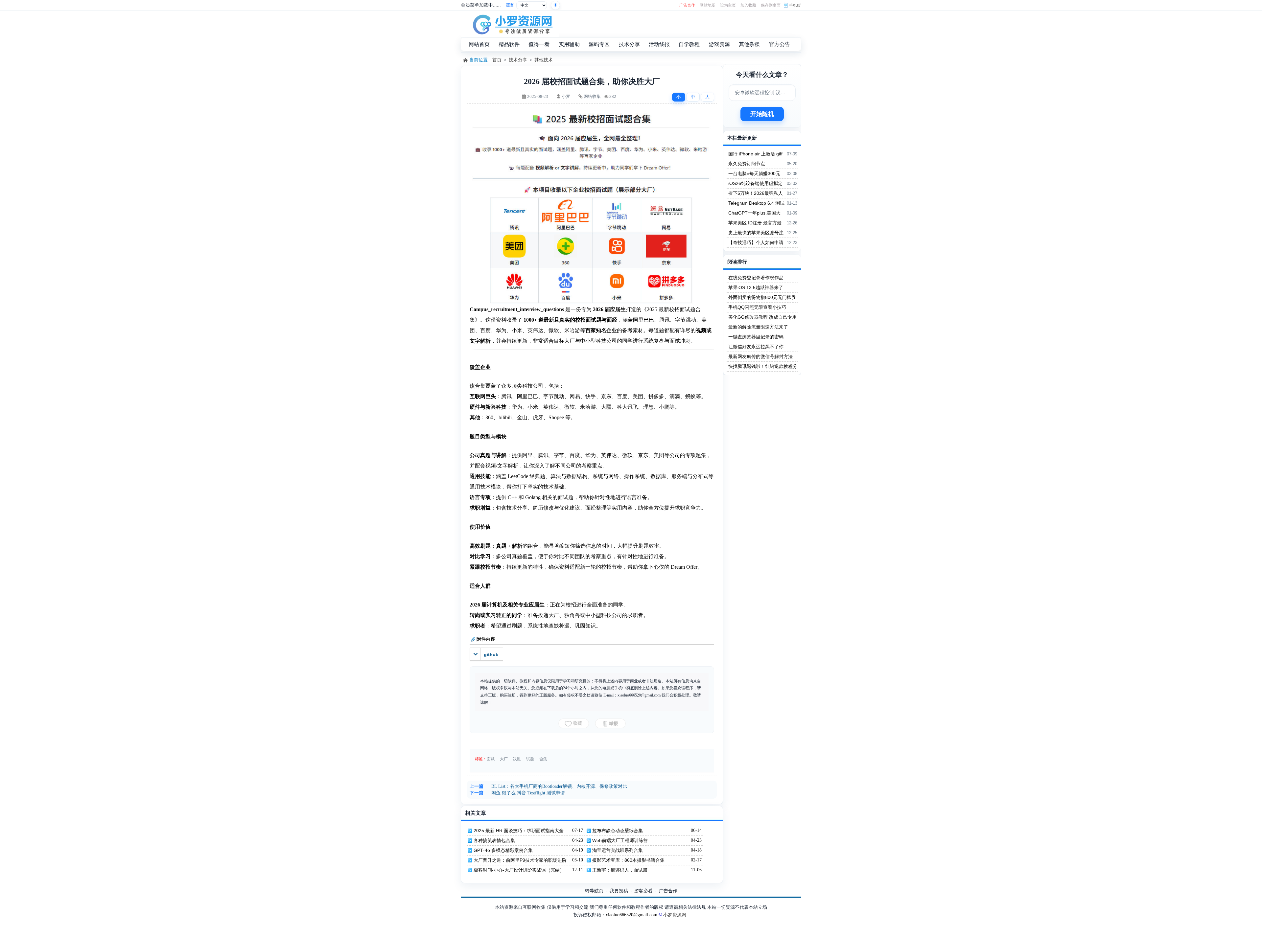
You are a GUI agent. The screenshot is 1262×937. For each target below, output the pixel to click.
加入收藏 (748, 5)
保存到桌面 (771, 5)
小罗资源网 (674, 914)
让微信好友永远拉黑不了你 (755, 346)
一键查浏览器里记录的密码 (755, 336)
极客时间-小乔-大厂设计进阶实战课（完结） (519, 870)
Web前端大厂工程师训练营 (620, 840)
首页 (497, 59)
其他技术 (543, 59)
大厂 (504, 759)
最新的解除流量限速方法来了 (758, 327)
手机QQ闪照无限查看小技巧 (757, 307)
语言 (510, 5)
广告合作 (687, 5)
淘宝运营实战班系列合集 (617, 850)
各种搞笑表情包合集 (494, 840)
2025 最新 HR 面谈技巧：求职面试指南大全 (519, 830)
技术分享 (518, 59)
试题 (530, 759)
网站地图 (707, 5)
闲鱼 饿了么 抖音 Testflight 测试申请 (528, 792)
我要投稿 (619, 890)
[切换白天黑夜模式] (555, 5)
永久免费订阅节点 (746, 163)
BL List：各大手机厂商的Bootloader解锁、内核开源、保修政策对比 (559, 786)
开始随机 (762, 114)
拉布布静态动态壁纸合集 (617, 830)
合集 (543, 759)
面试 (491, 759)
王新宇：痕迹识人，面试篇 (619, 870)
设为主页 (728, 5)
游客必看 (643, 890)
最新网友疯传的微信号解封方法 (760, 356)
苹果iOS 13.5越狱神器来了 (755, 287)
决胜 (517, 759)
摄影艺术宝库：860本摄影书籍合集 (628, 860)
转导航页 (594, 890)
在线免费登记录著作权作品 (755, 277)
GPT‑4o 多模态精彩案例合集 (503, 850)
